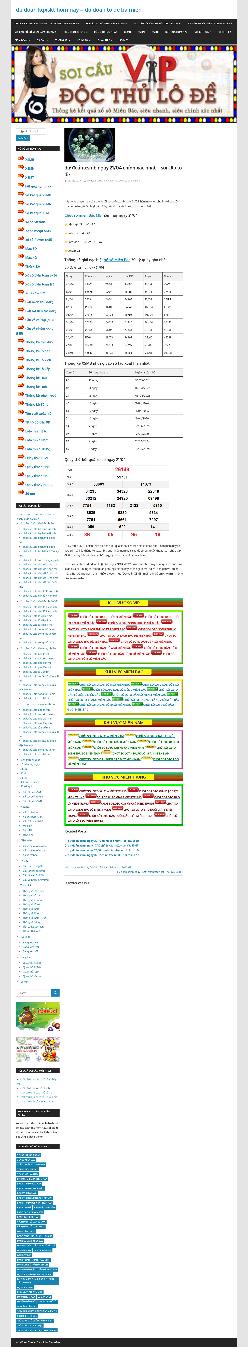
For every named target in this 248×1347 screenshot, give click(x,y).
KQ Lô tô (82, 40)
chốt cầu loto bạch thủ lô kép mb (38, 1097)
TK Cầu (41, 40)
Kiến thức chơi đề (75, 31)
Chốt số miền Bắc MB (83, 215)
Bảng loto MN (31, 947)
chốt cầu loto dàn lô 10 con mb (40, 591)
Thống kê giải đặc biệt (29, 1325)
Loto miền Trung (37, 449)
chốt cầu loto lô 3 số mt (36, 671)
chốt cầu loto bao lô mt (36, 654)
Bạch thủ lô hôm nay (29, 1183)
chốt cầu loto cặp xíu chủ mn (39, 714)
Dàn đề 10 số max (47, 1269)
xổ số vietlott (35, 222)
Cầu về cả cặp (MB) (39, 320)
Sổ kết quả (202, 31)
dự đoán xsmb (25, 1287)
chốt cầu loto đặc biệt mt (37, 662)
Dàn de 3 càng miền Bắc (30, 1241)
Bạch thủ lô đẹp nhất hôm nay (34, 1203)
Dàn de (48, 1236)
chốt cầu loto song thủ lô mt (39, 693)
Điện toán (21, 40)
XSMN (141, 31)
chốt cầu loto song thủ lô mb (39, 642)
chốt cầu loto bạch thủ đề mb (39, 533)
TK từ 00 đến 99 (37, 422)
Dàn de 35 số (24, 1250)
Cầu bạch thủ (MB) (39, 302)
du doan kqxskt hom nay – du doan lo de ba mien (79, 9)
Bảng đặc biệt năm (44, 1207)
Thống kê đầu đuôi (39, 342)
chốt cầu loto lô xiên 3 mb (37, 620)
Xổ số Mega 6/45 (33, 816)
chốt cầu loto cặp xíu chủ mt (38, 658)
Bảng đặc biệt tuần (28, 1217)
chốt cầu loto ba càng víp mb (39, 529)
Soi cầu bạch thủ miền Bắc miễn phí (37, 1311)
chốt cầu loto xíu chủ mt (36, 698)
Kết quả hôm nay (176, 31)
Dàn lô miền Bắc (26, 1269)
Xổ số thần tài (35, 293)
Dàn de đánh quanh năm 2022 (33, 1260)
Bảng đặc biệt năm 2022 (30, 1212)
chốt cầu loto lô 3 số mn (36, 727)
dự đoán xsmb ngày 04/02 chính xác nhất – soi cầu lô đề (98, 867)
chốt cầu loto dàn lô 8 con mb (40, 611)
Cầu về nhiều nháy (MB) (36, 879)
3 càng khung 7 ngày (28, 1155)
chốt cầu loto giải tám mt (37, 667)
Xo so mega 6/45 (38, 231)
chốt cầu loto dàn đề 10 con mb (40, 577)
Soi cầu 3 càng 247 (27, 1306)
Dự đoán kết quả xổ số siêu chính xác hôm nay (36, 1281)
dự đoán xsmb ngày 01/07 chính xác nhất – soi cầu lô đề (149, 871)
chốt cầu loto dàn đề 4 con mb (40, 564)
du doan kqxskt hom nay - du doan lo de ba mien (113, 180)
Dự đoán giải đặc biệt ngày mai (34, 1274)
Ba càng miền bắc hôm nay (32, 1179)
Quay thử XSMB (37, 458)
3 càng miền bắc (26, 1160)
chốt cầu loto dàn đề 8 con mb (40, 573)
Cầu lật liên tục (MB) (40, 311)
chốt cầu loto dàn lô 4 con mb (40, 595)
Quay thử (104, 40)
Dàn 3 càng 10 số (26, 1231)
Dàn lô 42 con (40, 1264)
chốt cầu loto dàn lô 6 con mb (40, 607)
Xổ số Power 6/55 (33, 821)
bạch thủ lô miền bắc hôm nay (34, 1198)
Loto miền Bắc (36, 431)
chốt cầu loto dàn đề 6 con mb (40, 568)
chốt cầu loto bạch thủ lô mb (39, 546)
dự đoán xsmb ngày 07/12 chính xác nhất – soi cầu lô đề (103, 855)
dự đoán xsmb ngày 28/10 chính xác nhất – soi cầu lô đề (103, 850)
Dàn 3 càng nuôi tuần (29, 1236)
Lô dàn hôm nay (26, 1297)
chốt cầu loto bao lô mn (36, 709)
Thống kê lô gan (37, 351)
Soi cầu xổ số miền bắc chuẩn (105, 23)
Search (22, 137)
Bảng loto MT (30, 951)
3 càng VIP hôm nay (27, 1174)
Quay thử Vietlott (38, 485)
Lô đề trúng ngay (105, 31)
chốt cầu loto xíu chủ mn (36, 754)
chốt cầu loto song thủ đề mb (39, 629)
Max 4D (31, 257)
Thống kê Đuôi (36, 387)
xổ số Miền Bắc (117, 259)
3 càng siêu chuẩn (27, 1169)
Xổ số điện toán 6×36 (35, 846)
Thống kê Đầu (36, 378)
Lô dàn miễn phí (26, 1301)
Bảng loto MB (30, 942)
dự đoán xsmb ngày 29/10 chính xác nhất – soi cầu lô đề (103, 840)
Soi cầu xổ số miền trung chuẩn (208, 23)
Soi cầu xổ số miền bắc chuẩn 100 (156, 23)
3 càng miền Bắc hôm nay (31, 1164)
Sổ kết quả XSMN (38, 204)
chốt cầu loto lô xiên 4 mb (37, 624)
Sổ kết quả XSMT (38, 213)
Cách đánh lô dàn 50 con (31, 1221)
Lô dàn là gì (44, 1297)
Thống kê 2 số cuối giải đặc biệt (35, 1320)
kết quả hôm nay (38, 186)
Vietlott (223, 31)
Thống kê (61, 40)
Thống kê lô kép (37, 369)
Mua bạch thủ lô (47, 1301)
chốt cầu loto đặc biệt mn (37, 718)
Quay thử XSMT (37, 476)
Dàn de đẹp (23, 1264)
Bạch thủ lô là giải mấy (30, 1188)
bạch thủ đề (24, 1207)
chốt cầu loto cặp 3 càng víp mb (41, 560)
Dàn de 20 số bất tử (44, 1245)
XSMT (155, 31)
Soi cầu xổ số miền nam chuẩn (34, 31)
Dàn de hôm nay (42, 1250)
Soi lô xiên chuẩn (27, 1316)
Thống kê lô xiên (38, 360)
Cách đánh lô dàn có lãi (30, 1226)
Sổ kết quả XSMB (38, 195)
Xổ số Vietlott (30, 812)
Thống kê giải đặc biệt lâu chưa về (36, 1330)
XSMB (127, 31)
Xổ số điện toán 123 (39, 284)
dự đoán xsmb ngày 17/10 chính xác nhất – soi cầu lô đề (103, 845)
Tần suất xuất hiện (39, 413)
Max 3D (31, 248)
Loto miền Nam (37, 440)
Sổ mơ (123, 40)
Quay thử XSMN (37, 467)
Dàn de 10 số (24, 1245)
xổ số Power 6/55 (38, 239)
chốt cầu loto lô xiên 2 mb (37, 616)
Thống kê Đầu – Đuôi (41, 395)
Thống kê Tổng (37, 404)
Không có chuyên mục (29, 1292)
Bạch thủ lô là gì (26, 1193)
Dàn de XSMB (24, 1255)
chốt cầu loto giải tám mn (37, 723)
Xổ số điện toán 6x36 (41, 275)
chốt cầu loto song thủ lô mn (39, 749)
